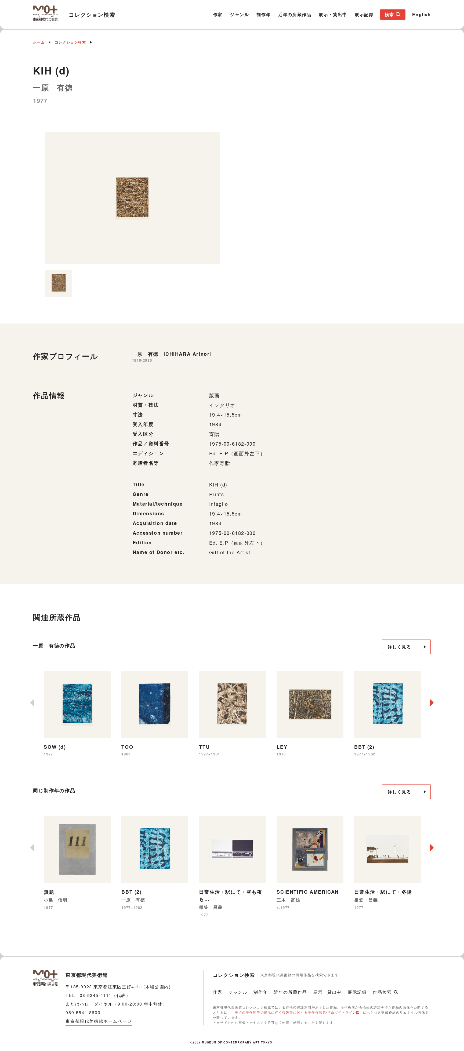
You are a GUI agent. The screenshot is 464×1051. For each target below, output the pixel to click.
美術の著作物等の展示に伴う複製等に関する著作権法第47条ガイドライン (295, 1012)
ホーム (39, 42)
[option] (132, 198)
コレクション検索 (70, 42)
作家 (218, 14)
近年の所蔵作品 (294, 14)
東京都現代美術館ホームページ (99, 1021)
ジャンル (239, 14)
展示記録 (364, 14)
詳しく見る (399, 647)
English (421, 14)
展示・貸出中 (333, 14)
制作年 (263, 14)
